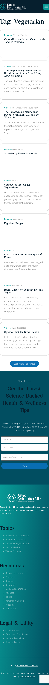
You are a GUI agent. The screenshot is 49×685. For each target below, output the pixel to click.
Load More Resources (24, 363)
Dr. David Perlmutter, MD (27, 665)
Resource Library (14, 573)
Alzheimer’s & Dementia (17, 535)
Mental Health (12, 547)
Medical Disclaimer (15, 638)
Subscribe (10, 608)
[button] (46, 7)
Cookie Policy (12, 630)
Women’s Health (13, 551)
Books (8, 596)
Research (10, 585)
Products (10, 604)
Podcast (9, 592)
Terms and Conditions (16, 634)
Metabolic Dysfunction (17, 543)
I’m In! (24, 466)
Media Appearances (15, 588)
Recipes (9, 581)
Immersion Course (14, 600)
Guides (9, 577)
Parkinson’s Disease (15, 539)
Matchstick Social (27, 676)
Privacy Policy (12, 642)
